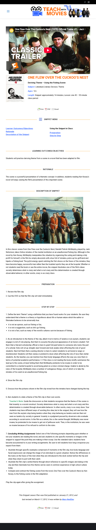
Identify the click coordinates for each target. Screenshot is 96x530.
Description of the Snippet (17, 134)
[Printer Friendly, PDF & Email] (48, 110)
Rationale (10, 131)
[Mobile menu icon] (8, 11)
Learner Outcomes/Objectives (19, 128)
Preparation (55, 133)
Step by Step (55, 136)
